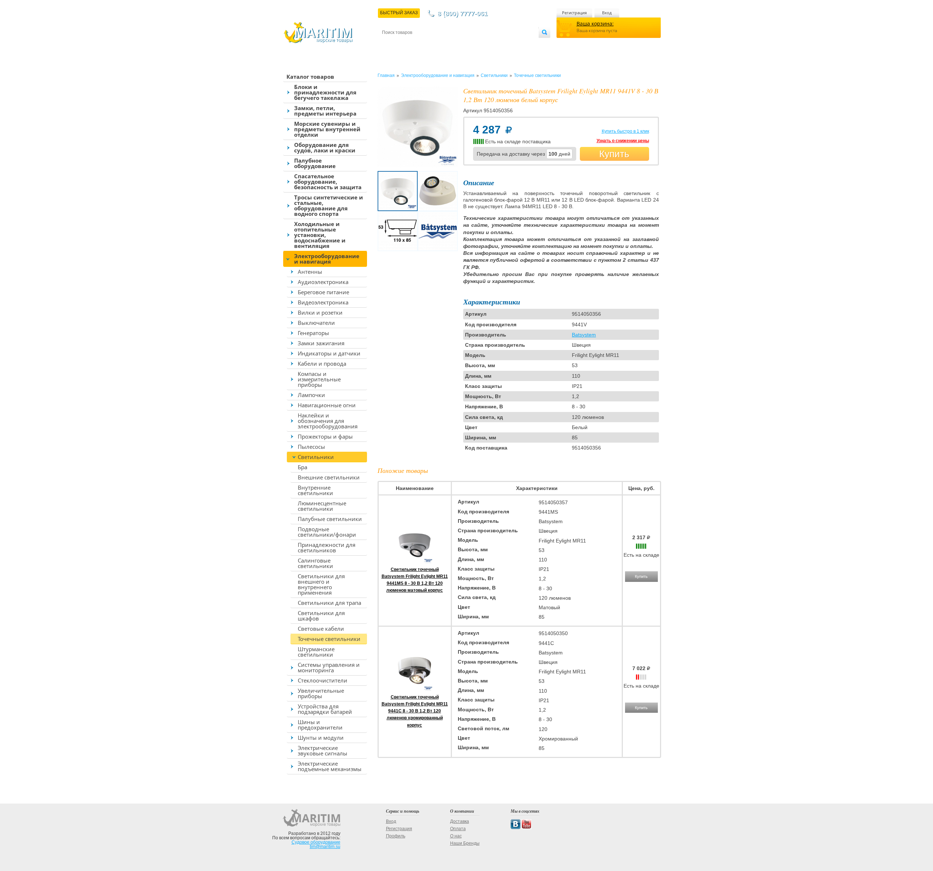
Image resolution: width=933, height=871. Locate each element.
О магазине (470, 44)
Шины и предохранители (320, 724)
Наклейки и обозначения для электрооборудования (328, 421)
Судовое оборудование (316, 842)
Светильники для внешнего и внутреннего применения (321, 584)
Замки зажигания (321, 343)
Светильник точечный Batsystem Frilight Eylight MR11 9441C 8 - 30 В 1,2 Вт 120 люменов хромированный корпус (415, 711)
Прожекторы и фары (325, 436)
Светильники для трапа (329, 602)
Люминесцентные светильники (322, 505)
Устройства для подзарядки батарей (325, 709)
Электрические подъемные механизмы (330, 766)
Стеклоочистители (322, 680)
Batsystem (584, 335)
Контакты (390, 44)
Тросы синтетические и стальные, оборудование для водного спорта (328, 205)
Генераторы (313, 333)
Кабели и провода (322, 363)
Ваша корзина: (595, 23)
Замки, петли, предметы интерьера (325, 110)
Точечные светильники (329, 638)
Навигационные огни (327, 405)
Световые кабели (321, 628)
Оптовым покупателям (516, 44)
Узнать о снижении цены (623, 140)
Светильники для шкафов (321, 615)
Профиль (395, 836)
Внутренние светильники (315, 490)
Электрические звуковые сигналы (322, 750)
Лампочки (311, 394)
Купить (614, 153)
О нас (456, 836)
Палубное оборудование (315, 163)
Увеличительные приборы (321, 693)
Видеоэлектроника (323, 302)
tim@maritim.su (325, 846)
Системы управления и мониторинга (329, 667)
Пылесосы (311, 446)
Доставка (417, 44)
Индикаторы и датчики (329, 353)
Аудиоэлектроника (323, 281)
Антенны (310, 271)
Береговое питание (323, 292)
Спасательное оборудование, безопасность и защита (328, 181)
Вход (607, 12)
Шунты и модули (321, 737)
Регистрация (574, 12)
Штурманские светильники (316, 651)
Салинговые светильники (315, 563)
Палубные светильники (330, 518)
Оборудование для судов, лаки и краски (324, 147)
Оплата (442, 44)
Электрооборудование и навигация (326, 258)
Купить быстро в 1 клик (625, 131)
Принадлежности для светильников (326, 547)
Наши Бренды (465, 843)
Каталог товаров (310, 76)
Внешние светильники (329, 477)
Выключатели (316, 322)
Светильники (316, 456)
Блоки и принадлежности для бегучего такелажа (325, 92)
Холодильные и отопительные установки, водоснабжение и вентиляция (320, 234)
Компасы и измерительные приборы (319, 379)
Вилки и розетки (320, 312)
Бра (302, 467)
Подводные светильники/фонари (327, 531)
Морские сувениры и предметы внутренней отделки (327, 129)
